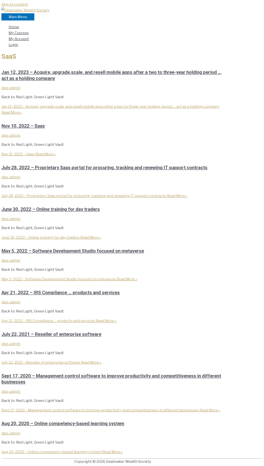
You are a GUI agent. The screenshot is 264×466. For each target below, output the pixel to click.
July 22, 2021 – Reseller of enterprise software (51, 334)
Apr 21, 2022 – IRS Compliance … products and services (60, 292)
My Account (19, 39)
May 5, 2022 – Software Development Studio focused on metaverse (72, 251)
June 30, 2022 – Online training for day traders (50, 209)
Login (13, 45)
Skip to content (14, 4)
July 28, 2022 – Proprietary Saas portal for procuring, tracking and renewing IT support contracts (104, 167)
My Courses (19, 33)
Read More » (28, 154)
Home (14, 27)
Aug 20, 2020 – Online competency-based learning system (62, 423)
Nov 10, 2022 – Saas (23, 126)
